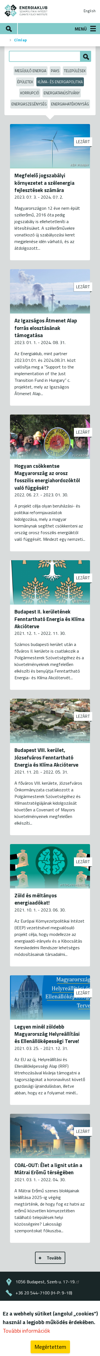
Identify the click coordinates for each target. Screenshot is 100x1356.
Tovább (54, 1257)
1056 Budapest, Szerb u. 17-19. (46, 1281)
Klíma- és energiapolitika (60, 82)
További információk (26, 1330)
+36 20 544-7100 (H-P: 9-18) (44, 1292)
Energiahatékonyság (70, 104)
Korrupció (29, 93)
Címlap (20, 40)
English (90, 11)
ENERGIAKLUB (26, 10)
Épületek (25, 82)
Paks (55, 71)
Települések (75, 71)
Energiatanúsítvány (62, 93)
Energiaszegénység (29, 104)
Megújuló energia (30, 71)
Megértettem (50, 1346)
